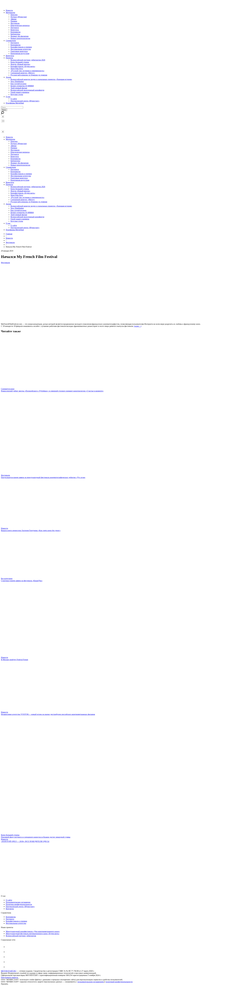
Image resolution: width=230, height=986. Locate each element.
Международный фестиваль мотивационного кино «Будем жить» (32, 934)
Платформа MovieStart (15, 103)
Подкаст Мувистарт (19, 17)
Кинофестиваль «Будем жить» (23, 66)
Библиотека (15, 34)
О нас (8, 97)
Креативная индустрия (20, 53)
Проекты (9, 58)
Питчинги (15, 28)
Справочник (11, 41)
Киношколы (15, 32)
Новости (9, 10)
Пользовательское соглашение (18, 902)
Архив (8, 77)
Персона (14, 15)
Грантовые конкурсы (19, 51)
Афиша (13, 19)
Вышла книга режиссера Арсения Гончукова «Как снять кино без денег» (31, 530)
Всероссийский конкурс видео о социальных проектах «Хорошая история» (41, 79)
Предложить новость (9, 977)
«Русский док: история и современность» (27, 71)
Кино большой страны (20, 62)
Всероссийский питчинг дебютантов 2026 (28, 60)
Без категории (6, 578)
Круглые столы (17, 94)
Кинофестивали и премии (21, 47)
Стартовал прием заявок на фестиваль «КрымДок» (22, 581)
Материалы (10, 12)
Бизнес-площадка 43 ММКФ (22, 86)
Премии (14, 21)
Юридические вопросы (20, 25)
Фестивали (15, 23)
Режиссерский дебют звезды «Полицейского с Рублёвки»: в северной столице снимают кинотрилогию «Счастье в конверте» (52, 391)
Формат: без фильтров (20, 36)
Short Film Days (17, 69)
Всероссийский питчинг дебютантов (21, 936)
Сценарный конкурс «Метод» (23, 73)
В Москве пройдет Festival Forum (14, 660)
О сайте (14, 99)
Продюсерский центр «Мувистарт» (25, 101)
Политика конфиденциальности (19, 904)
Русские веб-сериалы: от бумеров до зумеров (29, 75)
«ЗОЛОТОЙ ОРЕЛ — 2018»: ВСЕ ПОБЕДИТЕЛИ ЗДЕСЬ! (25, 841)
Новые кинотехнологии (20, 38)
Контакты (10, 909)
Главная (9, 234)
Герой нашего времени (20, 92)
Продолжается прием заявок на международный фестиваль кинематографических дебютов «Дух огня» (43, 477)
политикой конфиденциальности (119, 982)
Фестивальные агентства (21, 49)
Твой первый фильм (19, 88)
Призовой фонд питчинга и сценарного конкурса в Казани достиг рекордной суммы (35, 837)
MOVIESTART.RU (8, 971)
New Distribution (17, 81)
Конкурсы (15, 30)
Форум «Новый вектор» (20, 64)
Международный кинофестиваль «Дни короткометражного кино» (33, 931)
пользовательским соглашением (91, 982)
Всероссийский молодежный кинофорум (27, 90)
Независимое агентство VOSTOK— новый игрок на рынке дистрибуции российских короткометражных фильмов (48, 714)
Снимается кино (7, 389)
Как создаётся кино (18, 84)
